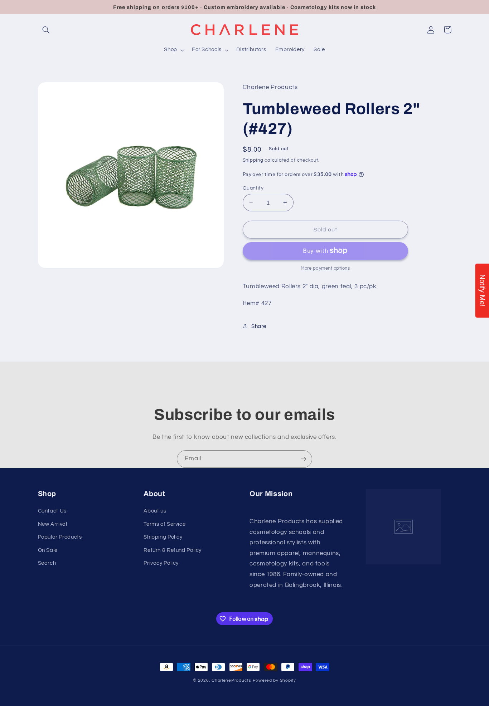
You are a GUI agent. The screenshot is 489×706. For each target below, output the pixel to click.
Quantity (253, 187)
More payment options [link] (325, 268)
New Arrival (52, 524)
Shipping (253, 160)
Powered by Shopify (274, 680)
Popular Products (60, 537)
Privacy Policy (161, 563)
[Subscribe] (303, 459)
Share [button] (258, 326)
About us (155, 511)
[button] (46, 29)
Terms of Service (164, 524)
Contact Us (52, 511)
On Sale (48, 550)
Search (47, 563)
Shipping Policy (163, 537)
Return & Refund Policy (173, 550)
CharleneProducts (231, 680)
